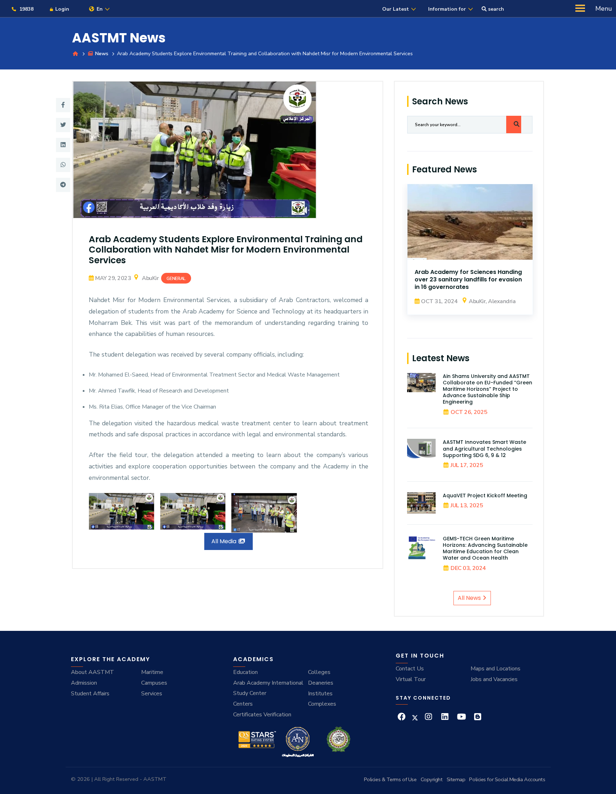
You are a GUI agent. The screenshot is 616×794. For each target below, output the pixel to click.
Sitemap (456, 779)
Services (151, 693)
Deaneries (320, 683)
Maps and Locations (495, 669)
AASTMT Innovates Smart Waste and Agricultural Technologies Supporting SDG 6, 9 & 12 (484, 448)
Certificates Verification (262, 714)
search (495, 9)
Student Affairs (90, 693)
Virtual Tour (411, 679)
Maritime (152, 672)
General (175, 278)
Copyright (432, 779)
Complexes (322, 704)
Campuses (154, 683)
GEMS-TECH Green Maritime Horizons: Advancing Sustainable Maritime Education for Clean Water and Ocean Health (485, 548)
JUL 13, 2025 (467, 505)
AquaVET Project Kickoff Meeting (485, 495)
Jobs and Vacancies (494, 679)
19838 (26, 9)
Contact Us (410, 669)
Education (245, 672)
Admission (84, 683)
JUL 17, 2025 (467, 465)
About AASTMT (92, 672)
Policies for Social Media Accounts (507, 779)
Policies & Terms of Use (390, 779)
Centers (243, 704)
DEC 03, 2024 (468, 568)
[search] (513, 125)
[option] (228, 150)
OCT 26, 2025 (469, 412)
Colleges (319, 672)
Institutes (320, 693)
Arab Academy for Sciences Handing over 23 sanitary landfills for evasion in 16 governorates (468, 279)
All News (470, 598)
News (100, 53)
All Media (224, 541)
